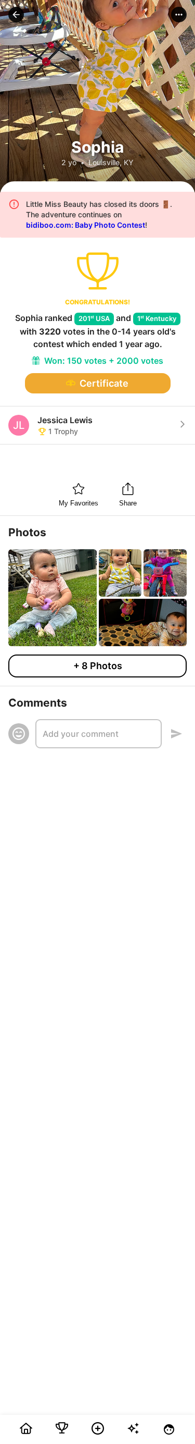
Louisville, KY (111, 162)
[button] (16, 15)
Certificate (104, 383)
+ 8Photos (97, 665)
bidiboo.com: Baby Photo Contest (85, 224)
